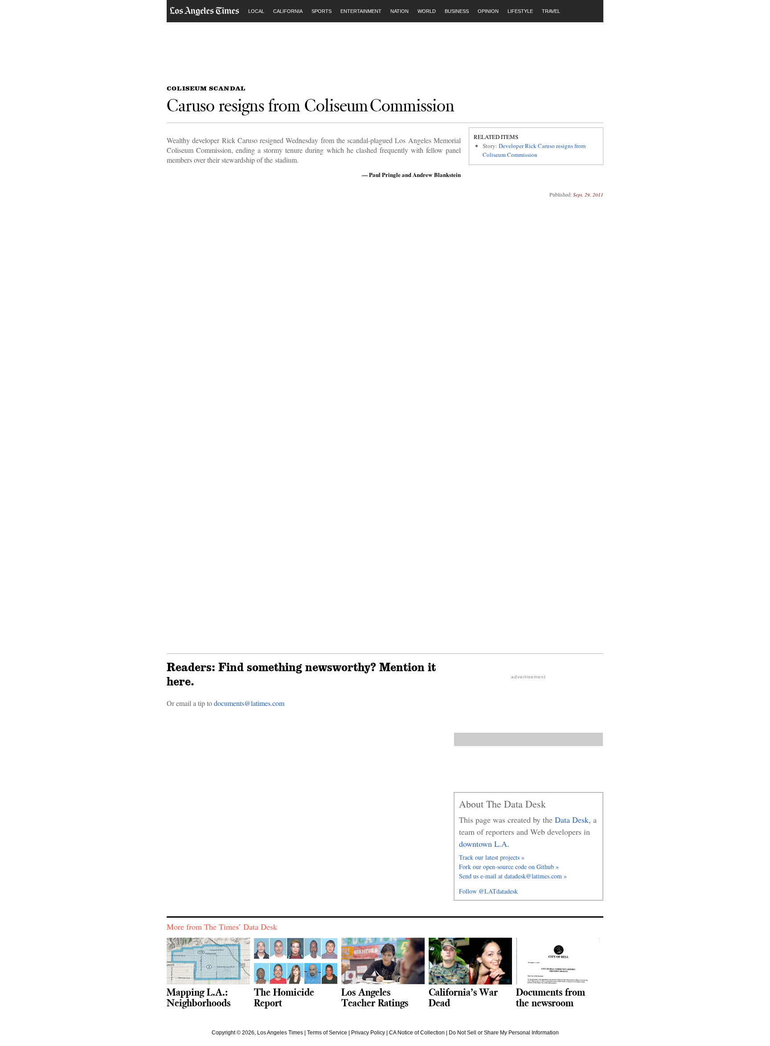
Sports (321, 11)
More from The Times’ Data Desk (222, 926)
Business (457, 11)
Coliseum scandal (206, 88)
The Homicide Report (284, 997)
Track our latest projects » (491, 857)
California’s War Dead (463, 997)
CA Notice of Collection (417, 1033)
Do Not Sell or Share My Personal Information (504, 1033)
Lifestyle (520, 11)
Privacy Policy (368, 1033)
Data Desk (572, 819)
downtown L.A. (484, 843)
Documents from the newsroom (550, 997)
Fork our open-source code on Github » (509, 866)
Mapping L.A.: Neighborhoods (198, 997)
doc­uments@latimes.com (249, 703)
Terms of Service (327, 1033)
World (427, 11)
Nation (399, 11)
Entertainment (360, 11)
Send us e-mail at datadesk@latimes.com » (513, 876)
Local (256, 11)
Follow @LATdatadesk (488, 891)
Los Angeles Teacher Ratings (374, 997)
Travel (551, 11)
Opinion (488, 11)
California (288, 11)
